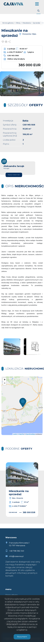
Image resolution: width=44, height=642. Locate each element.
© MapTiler (21, 434)
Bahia (25, 121)
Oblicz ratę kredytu (16, 59)
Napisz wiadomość (14, 175)
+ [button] (4, 379)
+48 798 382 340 (16, 551)
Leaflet (15, 434)
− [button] (4, 383)
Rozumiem (22, 637)
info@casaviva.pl (16, 556)
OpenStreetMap (30, 434)
